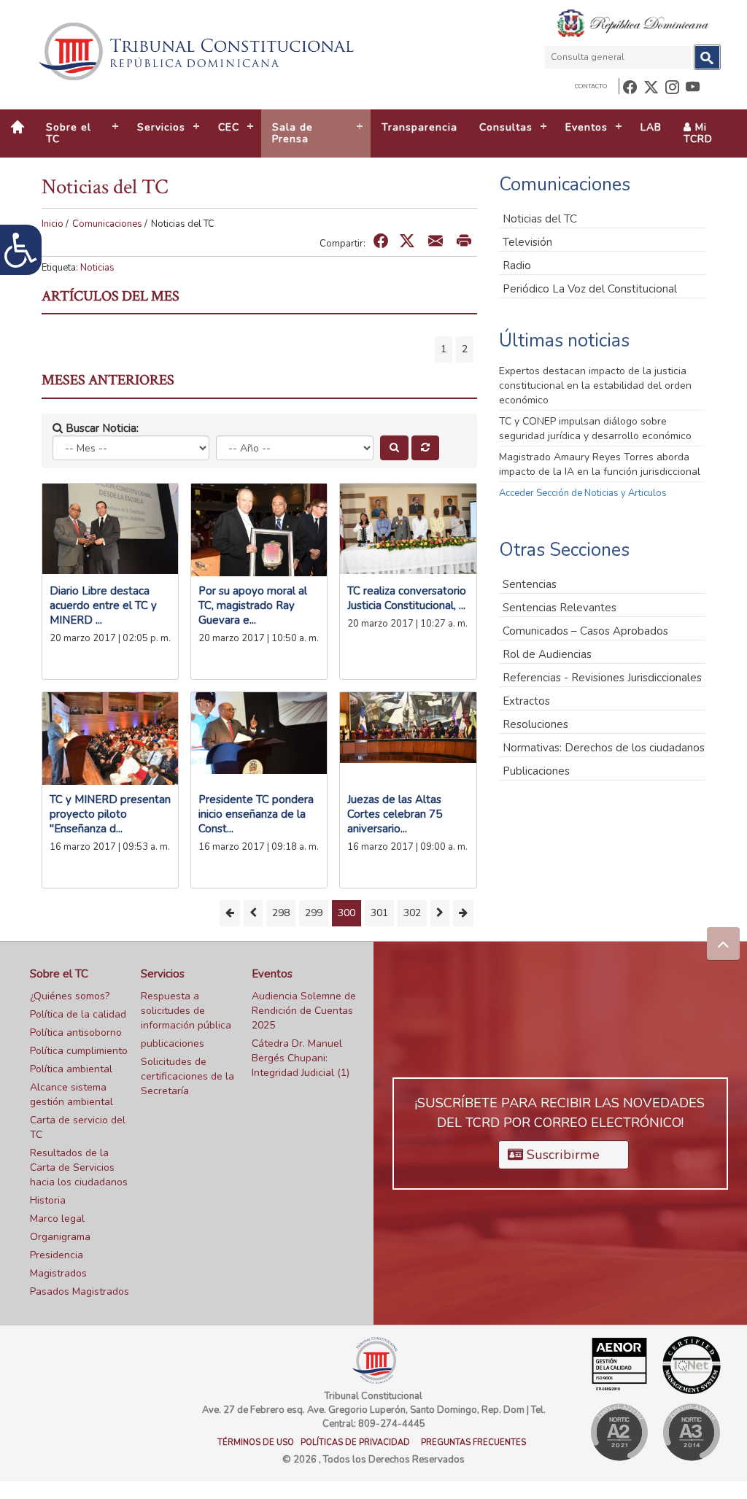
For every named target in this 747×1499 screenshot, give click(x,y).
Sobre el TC (59, 974)
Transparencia (419, 127)
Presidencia (56, 1255)
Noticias (97, 267)
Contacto (591, 86)
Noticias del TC (540, 219)
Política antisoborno (76, 1032)
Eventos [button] (586, 127)
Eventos (272, 974)
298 (281, 913)
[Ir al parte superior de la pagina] (723, 943)
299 (313, 913)
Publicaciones (536, 771)
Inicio (52, 224)
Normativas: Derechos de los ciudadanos (604, 747)
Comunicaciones (107, 224)
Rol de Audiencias (547, 654)
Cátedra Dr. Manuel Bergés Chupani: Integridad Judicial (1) (300, 1058)
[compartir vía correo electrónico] (435, 242)
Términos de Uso (255, 1442)
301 (379, 913)
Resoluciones (535, 724)
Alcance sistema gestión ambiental (71, 1094)
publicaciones (172, 1043)
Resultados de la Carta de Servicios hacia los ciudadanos (79, 1167)
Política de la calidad (78, 1014)
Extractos (526, 701)
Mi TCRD (698, 133)
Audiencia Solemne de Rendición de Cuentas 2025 (304, 1010)
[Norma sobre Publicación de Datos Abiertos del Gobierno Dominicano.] (691, 1432)
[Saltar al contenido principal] (198, 51)
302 (412, 913)
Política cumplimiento (79, 1051)
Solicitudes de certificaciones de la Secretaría (187, 1076)
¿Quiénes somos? (69, 996)
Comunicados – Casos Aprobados (585, 631)
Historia (48, 1200)
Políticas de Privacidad (355, 1442)
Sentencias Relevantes (559, 607)
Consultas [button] (506, 127)
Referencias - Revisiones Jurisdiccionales (602, 677)
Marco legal (57, 1218)
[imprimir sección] (464, 242)
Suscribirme (561, 1154)
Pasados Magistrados (79, 1291)
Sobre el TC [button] (68, 133)
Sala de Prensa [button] (292, 133)
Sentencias (530, 584)
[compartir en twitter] (407, 242)
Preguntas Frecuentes (473, 1442)
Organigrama (60, 1237)
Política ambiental (71, 1069)
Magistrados (58, 1273)
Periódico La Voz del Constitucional (590, 289)
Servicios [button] (161, 127)
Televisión (527, 242)
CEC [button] (228, 127)
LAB (651, 127)
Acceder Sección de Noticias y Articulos (583, 493)
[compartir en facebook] (381, 242)
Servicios (163, 974)
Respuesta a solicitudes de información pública (186, 1010)
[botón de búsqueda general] (707, 57)
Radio (517, 265)
